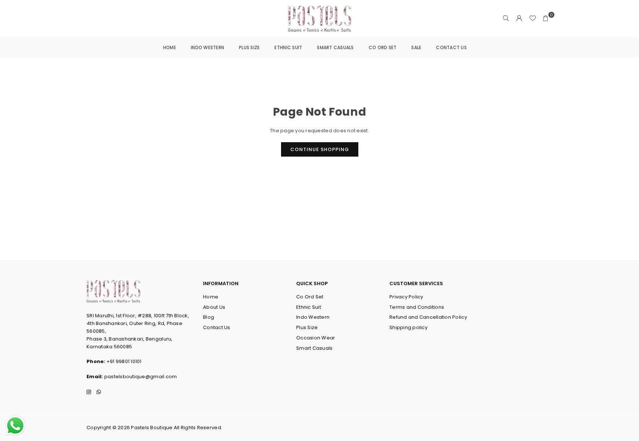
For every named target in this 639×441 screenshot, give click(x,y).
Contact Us (451, 47)
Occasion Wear (315, 337)
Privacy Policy (406, 296)
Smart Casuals (335, 47)
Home (169, 47)
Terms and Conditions (416, 307)
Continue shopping (319, 149)
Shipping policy (408, 327)
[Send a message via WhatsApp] (15, 425)
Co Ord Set (383, 47)
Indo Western (207, 47)
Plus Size (249, 47)
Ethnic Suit (288, 47)
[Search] (506, 18)
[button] (545, 18)
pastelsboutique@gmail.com (140, 376)
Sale (416, 47)
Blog (208, 317)
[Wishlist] (532, 18)
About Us (214, 307)
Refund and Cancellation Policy (428, 317)
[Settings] (519, 18)
